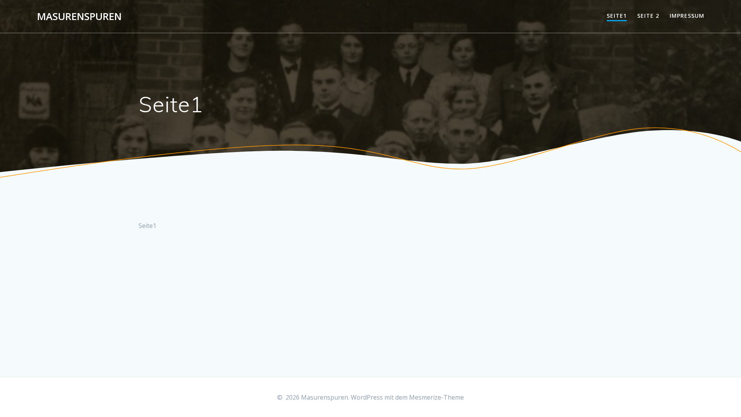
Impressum (687, 15)
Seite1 (617, 15)
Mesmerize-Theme (436, 397)
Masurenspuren (79, 17)
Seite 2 (648, 15)
